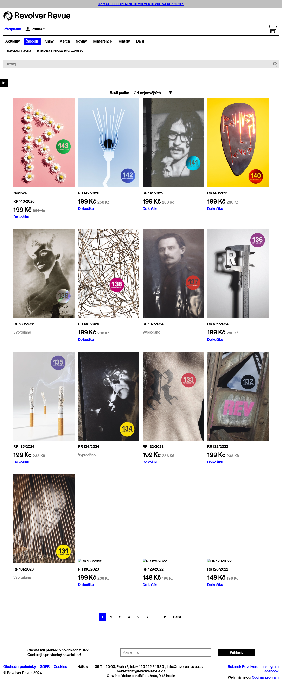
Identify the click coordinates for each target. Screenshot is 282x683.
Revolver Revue (18, 51)
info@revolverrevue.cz (185, 666)
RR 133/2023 (153, 446)
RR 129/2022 (153, 569)
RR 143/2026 (24, 201)
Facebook (270, 671)
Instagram (270, 666)
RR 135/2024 (23, 446)
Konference (102, 41)
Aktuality (12, 41)
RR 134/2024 (88, 446)
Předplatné (12, 29)
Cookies (60, 666)
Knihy (49, 41)
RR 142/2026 (88, 193)
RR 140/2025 (217, 193)
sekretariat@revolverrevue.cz (141, 671)
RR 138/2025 (88, 324)
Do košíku (21, 217)
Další (140, 41)
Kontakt (124, 41)
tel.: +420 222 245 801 (147, 666)
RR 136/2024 (218, 324)
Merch (64, 41)
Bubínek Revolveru (243, 666)
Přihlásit (38, 29)
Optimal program (265, 677)
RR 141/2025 (153, 193)
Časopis (32, 41)
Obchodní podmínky (19, 666)
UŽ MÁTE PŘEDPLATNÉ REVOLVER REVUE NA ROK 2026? (141, 4)
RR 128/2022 (217, 569)
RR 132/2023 (217, 446)
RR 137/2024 (153, 324)
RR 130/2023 (88, 569)
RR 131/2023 (23, 569)
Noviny (81, 41)
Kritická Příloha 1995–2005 (60, 51)
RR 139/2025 (23, 324)
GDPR (45, 666)
